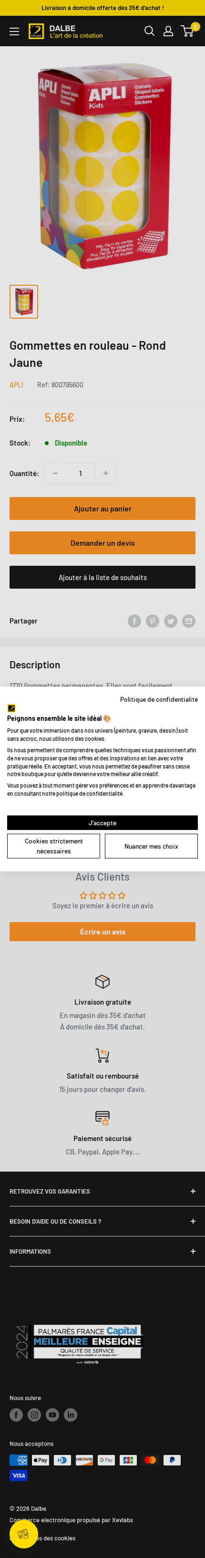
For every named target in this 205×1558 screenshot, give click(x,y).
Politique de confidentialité (159, 699)
